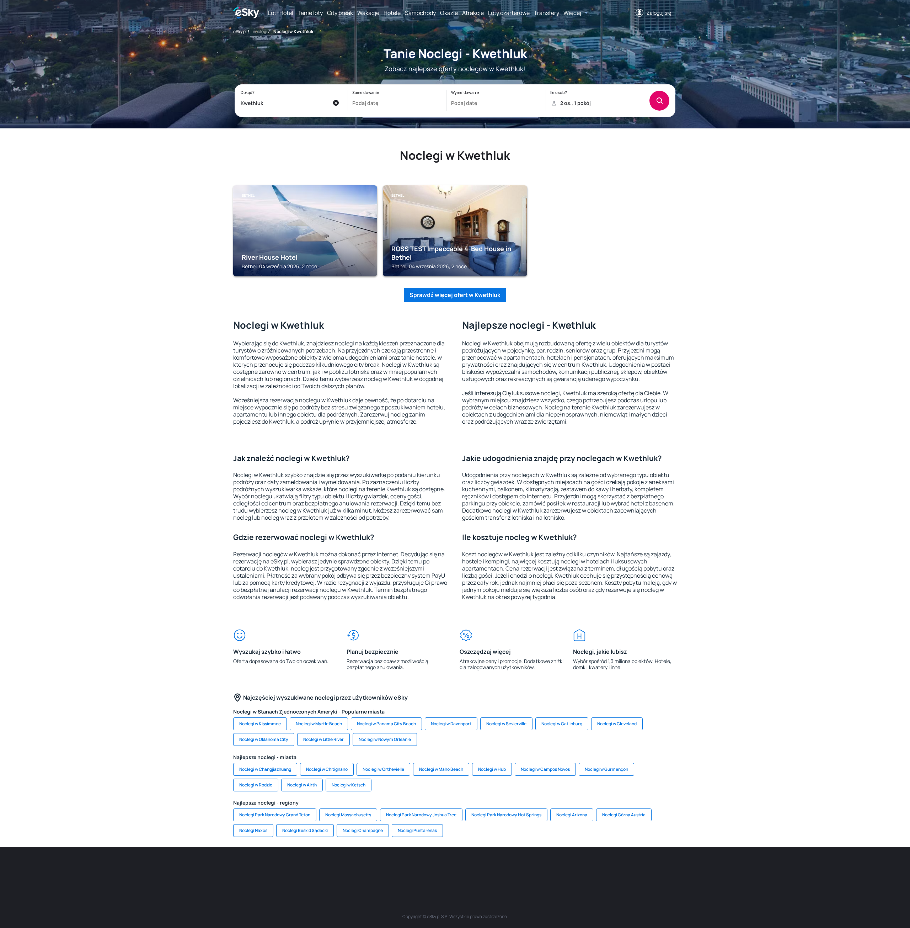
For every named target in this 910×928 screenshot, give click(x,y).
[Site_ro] (305, 868)
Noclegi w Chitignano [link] (327, 769)
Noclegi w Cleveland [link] (617, 724)
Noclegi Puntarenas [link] (417, 830)
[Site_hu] (455, 868)
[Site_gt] (583, 868)
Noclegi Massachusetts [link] (348, 815)
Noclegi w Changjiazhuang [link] (265, 769)
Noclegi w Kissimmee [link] (260, 724)
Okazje (449, 13)
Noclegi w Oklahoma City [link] (263, 739)
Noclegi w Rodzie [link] (255, 785)
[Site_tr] (369, 868)
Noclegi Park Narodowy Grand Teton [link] (274, 815)
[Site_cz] (391, 868)
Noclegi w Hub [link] (492, 769)
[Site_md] (412, 868)
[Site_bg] (327, 868)
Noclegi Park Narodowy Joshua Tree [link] (421, 815)
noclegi (260, 31)
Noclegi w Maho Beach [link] (441, 769)
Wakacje (368, 13)
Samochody (420, 13)
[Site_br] (284, 868)
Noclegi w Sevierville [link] (506, 724)
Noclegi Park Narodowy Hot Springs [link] (506, 815)
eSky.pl (240, 31)
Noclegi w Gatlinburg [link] (561, 724)
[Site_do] (497, 868)
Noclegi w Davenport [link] (451, 724)
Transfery (546, 13)
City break (340, 13)
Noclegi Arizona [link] (571, 815)
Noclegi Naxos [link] (253, 830)
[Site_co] (476, 868)
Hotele (392, 13)
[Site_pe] (348, 868)
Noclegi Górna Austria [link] (624, 815)
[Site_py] (625, 868)
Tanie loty (310, 13)
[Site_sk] (433, 868)
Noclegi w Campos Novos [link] (545, 769)
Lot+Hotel (280, 13)
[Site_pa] (519, 868)
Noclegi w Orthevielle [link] (383, 769)
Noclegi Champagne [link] (363, 830)
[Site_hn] (604, 868)
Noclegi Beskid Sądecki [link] (305, 830)
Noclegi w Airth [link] (302, 785)
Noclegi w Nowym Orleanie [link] (385, 739)
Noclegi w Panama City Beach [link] (386, 724)
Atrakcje (473, 13)
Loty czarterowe (509, 13)
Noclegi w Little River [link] (323, 739)
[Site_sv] (540, 868)
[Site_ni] (561, 868)
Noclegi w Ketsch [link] (348, 785)
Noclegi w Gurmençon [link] (606, 769)
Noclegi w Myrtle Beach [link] (319, 724)
